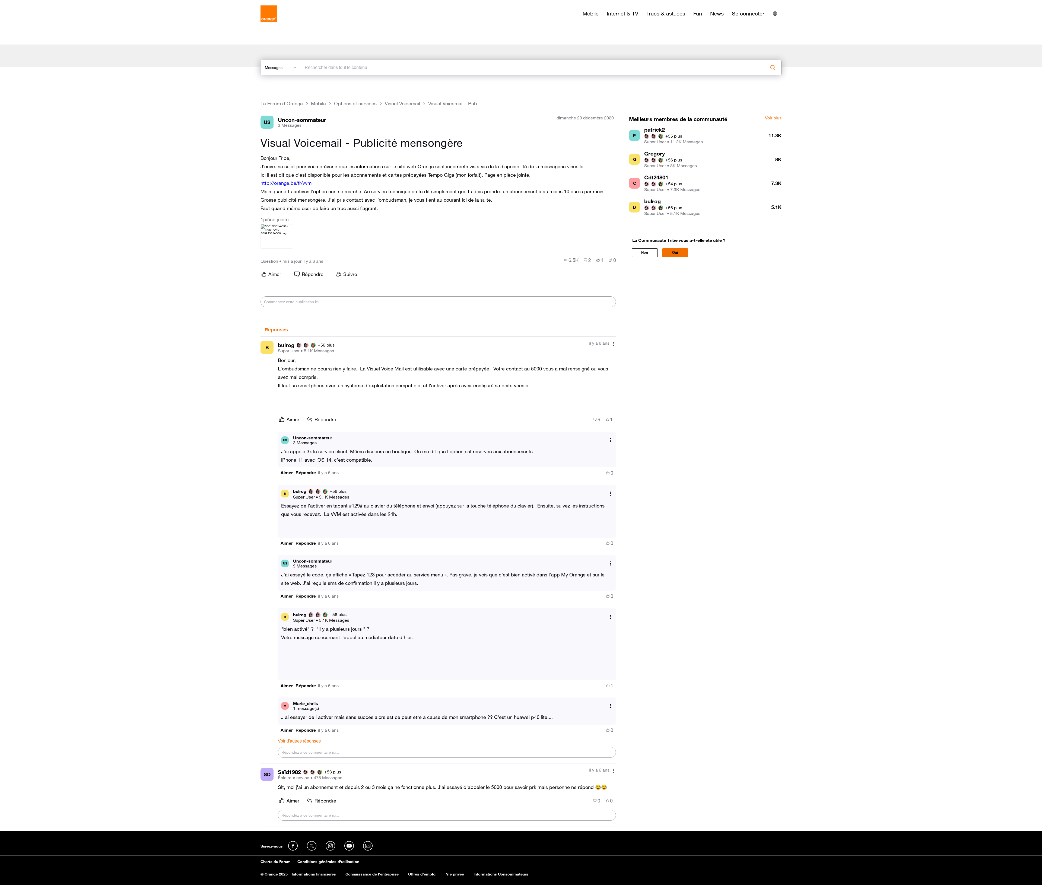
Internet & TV (622, 13)
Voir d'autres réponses (299, 741)
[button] (287, 472)
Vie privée (455, 874)
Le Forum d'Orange (281, 103)
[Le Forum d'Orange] (268, 13)
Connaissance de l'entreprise (372, 874)
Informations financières (314, 874)
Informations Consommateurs (501, 874)
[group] (571, 260)
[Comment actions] (614, 344)
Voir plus (773, 118)
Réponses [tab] (276, 329)
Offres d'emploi (422, 874)
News (717, 13)
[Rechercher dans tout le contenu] (773, 67)
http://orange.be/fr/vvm (286, 183)
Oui (675, 252)
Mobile (591, 13)
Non (644, 252)
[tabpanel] (438, 581)
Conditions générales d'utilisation (328, 861)
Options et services (355, 103)
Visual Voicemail (402, 103)
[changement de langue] (775, 13)
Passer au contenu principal (29, 4)
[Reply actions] (610, 440)
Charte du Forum (275, 861)
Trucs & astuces (665, 13)
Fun (697, 13)
